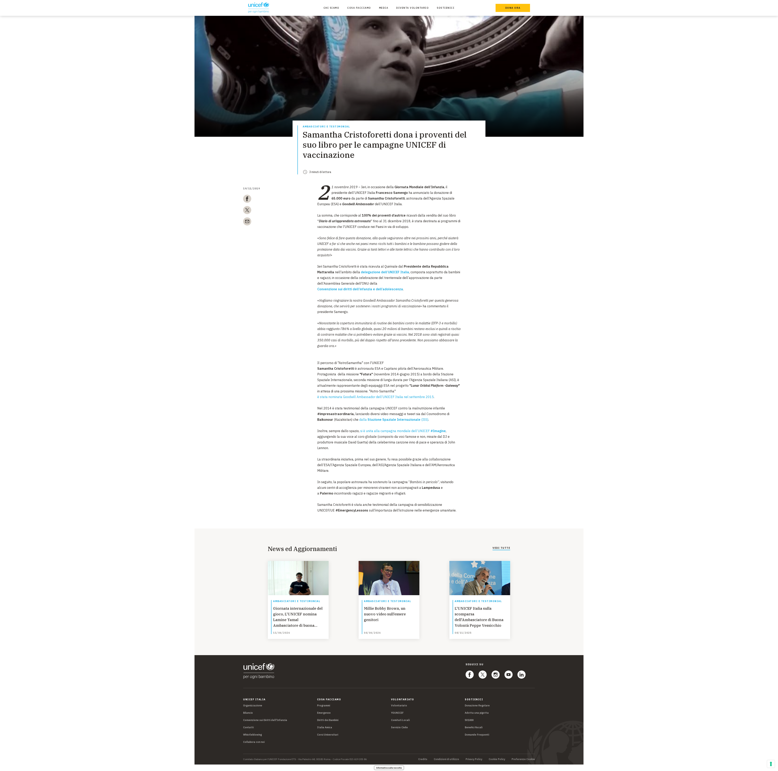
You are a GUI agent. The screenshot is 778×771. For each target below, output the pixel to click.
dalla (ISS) (393, 419)
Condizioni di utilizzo (446, 759)
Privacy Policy (474, 759)
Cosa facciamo (359, 7)
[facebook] (247, 199)
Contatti (248, 727)
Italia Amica (324, 727)
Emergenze (324, 712)
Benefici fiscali (473, 727)
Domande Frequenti (477, 734)
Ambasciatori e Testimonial (326, 126)
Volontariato (399, 705)
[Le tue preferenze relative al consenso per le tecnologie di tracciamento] (771, 764)
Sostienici (445, 7)
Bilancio (248, 712)
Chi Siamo (331, 7)
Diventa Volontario (412, 7)
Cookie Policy (497, 759)
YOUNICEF (397, 712)
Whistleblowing (252, 734)
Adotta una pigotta (477, 712)
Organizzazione (252, 705)
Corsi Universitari (327, 734)
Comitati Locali (400, 720)
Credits (422, 759)
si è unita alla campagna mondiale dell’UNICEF (403, 430)
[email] (247, 222)
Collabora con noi (254, 741)
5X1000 (469, 720)
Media (383, 7)
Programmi (323, 705)
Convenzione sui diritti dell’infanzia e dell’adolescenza (360, 289)
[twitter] (247, 211)
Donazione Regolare (477, 705)
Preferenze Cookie (523, 759)
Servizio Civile (399, 727)
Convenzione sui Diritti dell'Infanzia (265, 720)
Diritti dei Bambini (327, 720)
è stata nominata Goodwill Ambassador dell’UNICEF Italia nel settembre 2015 (375, 396)
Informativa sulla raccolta (389, 768)
